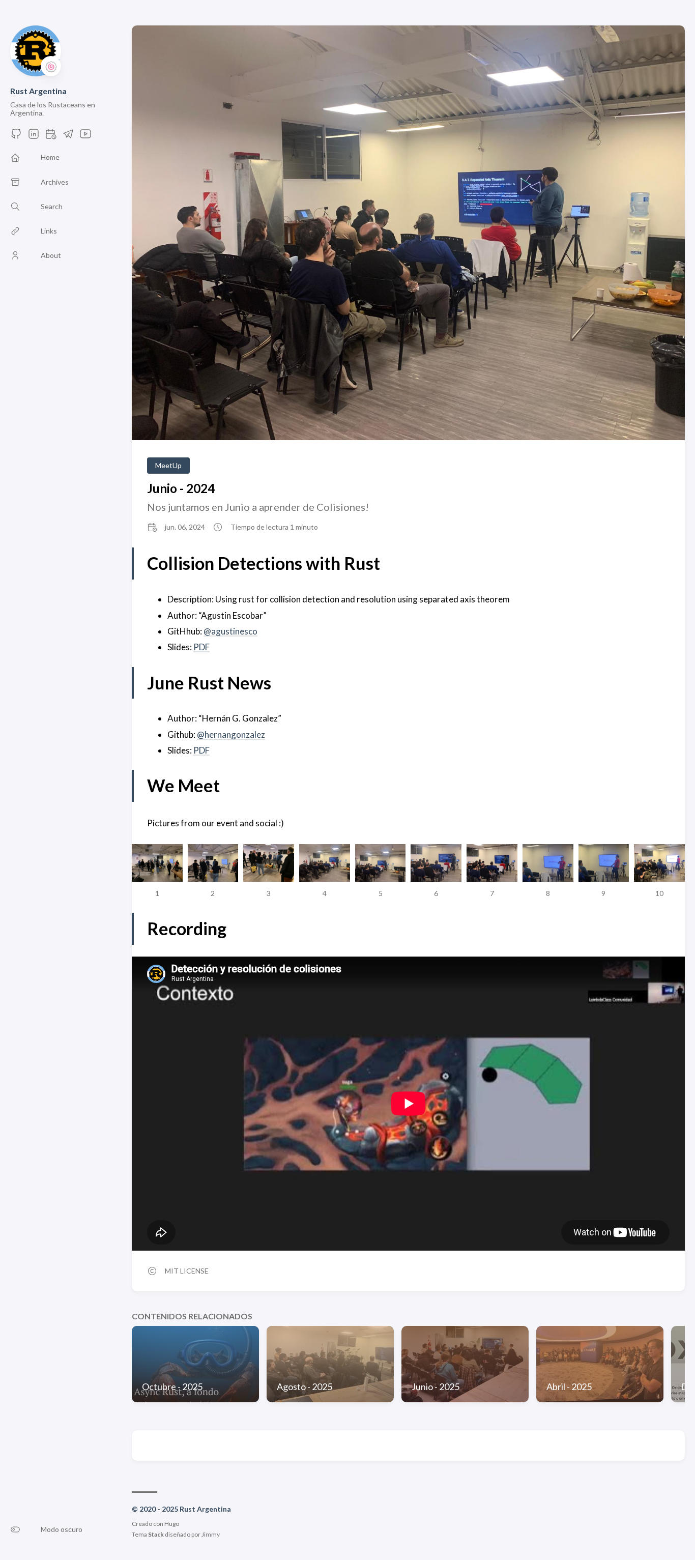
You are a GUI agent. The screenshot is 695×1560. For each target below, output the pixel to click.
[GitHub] (16, 136)
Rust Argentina (38, 91)
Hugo (171, 1523)
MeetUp (168, 465)
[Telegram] (68, 136)
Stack (156, 1534)
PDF (201, 647)
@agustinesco (230, 631)
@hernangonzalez (231, 734)
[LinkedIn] (33, 136)
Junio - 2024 (181, 488)
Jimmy (210, 1534)
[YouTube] (85, 136)
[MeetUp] (51, 136)
